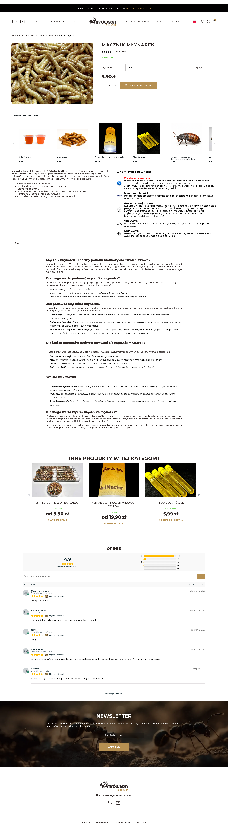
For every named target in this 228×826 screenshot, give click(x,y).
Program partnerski (137, 22)
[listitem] (34, 143)
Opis (17, 243)
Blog (159, 22)
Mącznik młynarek (56, 596)
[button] (13, 143)
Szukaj (201, 576)
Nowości (75, 22)
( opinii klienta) (120, 52)
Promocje (57, 22)
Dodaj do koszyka (140, 85)
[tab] (17, 243)
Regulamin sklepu (103, 822)
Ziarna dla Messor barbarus (57, 502)
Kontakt (173, 22)
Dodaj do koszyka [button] (172, 520)
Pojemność (108, 67)
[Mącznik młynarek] (46, 596)
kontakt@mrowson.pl (139, 8)
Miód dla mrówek (171, 502)
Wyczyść (199, 68)
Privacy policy (86, 822)
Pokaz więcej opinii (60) (114, 693)
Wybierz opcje (58, 520)
